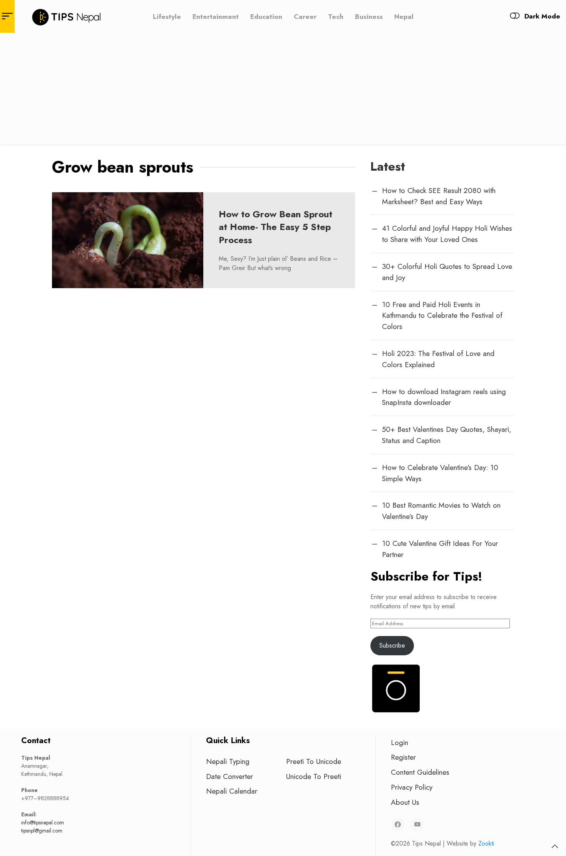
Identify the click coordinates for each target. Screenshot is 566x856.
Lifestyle (167, 16)
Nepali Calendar (231, 791)
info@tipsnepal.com (42, 822)
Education (266, 16)
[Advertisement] (283, 90)
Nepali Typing (228, 761)
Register (403, 757)
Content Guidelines (420, 772)
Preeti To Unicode (313, 761)
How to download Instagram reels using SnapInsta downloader (444, 397)
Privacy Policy (411, 787)
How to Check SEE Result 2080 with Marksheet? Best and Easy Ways (439, 196)
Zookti (486, 843)
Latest (387, 166)
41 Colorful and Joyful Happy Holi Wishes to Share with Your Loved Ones (447, 234)
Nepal (404, 16)
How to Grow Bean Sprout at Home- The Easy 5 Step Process (275, 227)
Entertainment (216, 16)
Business (369, 16)
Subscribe (392, 645)
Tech (335, 16)
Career (305, 16)
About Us (405, 802)
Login (399, 742)
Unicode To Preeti (313, 776)
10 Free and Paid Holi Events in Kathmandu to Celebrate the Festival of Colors (442, 315)
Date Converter (229, 776)
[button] (554, 846)
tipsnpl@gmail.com (41, 830)
